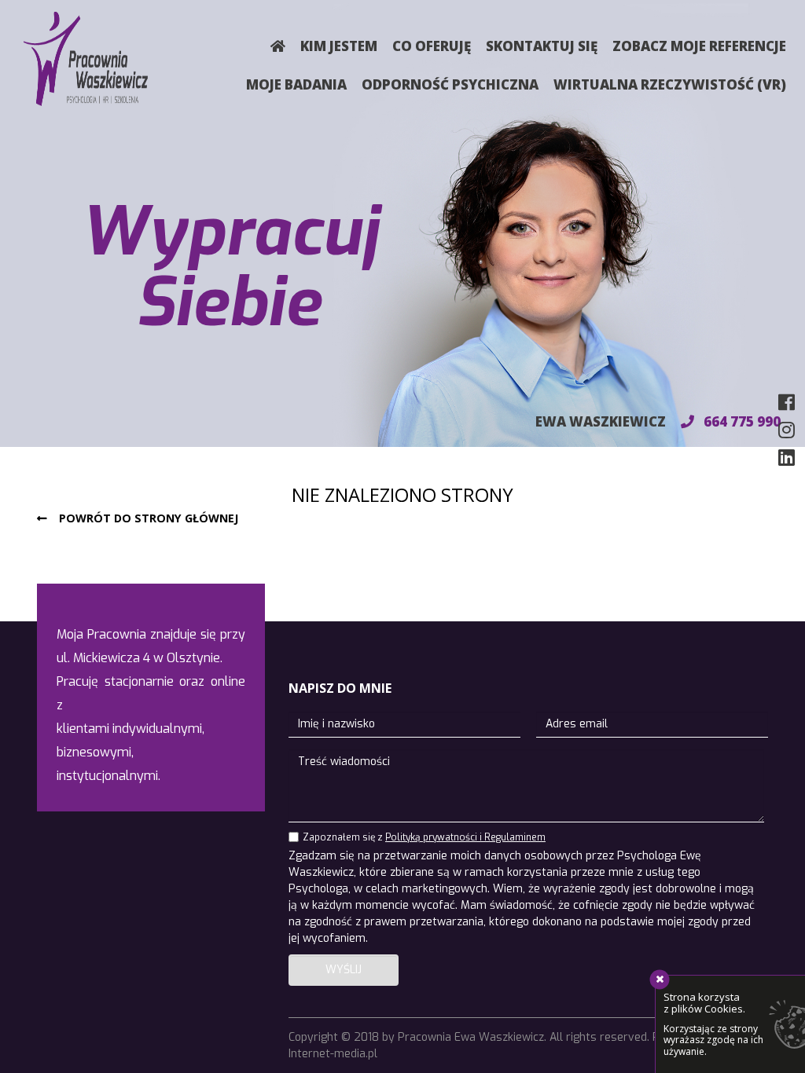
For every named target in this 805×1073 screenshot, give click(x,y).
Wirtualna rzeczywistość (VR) (669, 84)
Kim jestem (338, 46)
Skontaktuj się (541, 46)
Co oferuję (431, 46)
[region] (402, 223)
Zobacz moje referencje (699, 46)
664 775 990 (740, 421)
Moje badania (296, 84)
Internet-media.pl (333, 1053)
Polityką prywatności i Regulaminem (465, 837)
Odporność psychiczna (450, 84)
